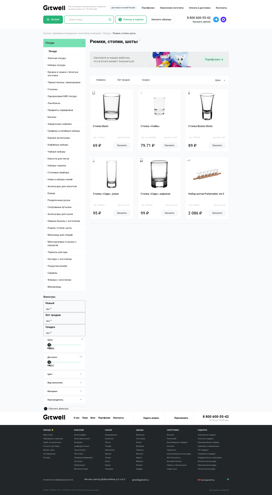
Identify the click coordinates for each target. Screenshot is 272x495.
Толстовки (140, 439)
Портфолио (148, 7)
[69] (63, 345)
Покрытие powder (57, 266)
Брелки (108, 454)
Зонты (107, 442)
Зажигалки (110, 450)
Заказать (122, 145)
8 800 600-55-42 (216, 417)
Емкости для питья (58, 158)
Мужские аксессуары (207, 465)
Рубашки (140, 450)
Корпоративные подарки (208, 442)
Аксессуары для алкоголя (62, 186)
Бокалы (52, 117)
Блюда (51, 193)
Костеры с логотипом (60, 259)
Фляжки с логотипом (59, 280)
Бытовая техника (174, 461)
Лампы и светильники (177, 465)
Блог (93, 418)
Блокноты (109, 439)
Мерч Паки (48, 435)
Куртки (139, 458)
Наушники (171, 450)
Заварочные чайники (60, 124)
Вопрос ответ (49, 450)
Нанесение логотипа (171, 7)
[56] (63, 362)
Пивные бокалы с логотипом (64, 221)
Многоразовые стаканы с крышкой (62, 243)
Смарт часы (172, 469)
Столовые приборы (58, 172)
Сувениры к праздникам (208, 446)
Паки (85, 418)
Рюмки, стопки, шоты (60, 228)
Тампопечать (80, 450)
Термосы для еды (58, 252)
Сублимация (79, 465)
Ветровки (140, 446)
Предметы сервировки (60, 110)
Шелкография (80, 435)
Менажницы (54, 286)
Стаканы (53, 89)
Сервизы (52, 273)
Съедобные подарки (206, 454)
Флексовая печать (82, 439)
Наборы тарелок (57, 165)
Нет (48, 309)
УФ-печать (78, 454)
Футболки (140, 435)
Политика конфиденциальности (58, 480)
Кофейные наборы (58, 144)
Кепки (138, 442)
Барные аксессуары (59, 138)
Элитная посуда (57, 58)
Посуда (53, 51)
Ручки (107, 461)
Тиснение (78, 461)
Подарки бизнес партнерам (210, 458)
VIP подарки (203, 450)
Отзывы (46, 458)
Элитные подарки (205, 439)
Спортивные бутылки (59, 207)
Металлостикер (81, 469)
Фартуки (139, 461)
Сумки (107, 465)
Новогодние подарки (207, 435)
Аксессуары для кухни (60, 214)
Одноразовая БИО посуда (62, 96)
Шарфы (139, 469)
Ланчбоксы (54, 103)
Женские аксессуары (207, 461)
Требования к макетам (53, 439)
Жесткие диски (173, 458)
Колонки (170, 446)
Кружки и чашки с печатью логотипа (63, 74)
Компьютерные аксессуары (179, 454)
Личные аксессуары (206, 469)
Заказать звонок (202, 21)
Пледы (108, 458)
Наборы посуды (56, 65)
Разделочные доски (59, 200)
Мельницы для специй (60, 235)
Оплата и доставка (199, 7)
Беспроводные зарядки (177, 442)
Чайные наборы (56, 151)
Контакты (221, 7)
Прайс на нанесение (52, 442)
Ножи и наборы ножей (60, 179)
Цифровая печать (81, 446)
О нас (76, 418)
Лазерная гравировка (83, 458)
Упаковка (109, 469)
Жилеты (139, 454)
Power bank (171, 439)
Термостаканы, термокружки (64, 82)
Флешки (170, 435)
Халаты (139, 465)
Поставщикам (49, 454)
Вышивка (78, 442)
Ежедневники (111, 435)
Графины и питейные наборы (64, 131)
